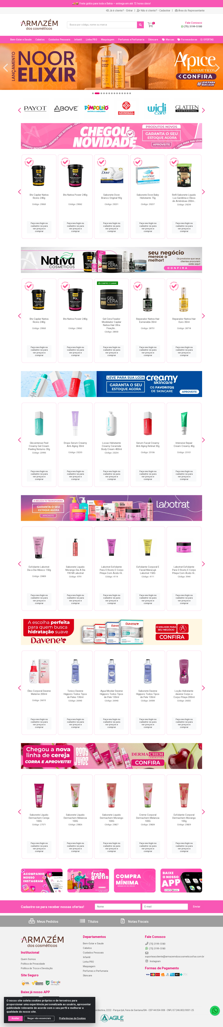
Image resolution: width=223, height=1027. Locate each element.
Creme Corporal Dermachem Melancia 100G (147, 818)
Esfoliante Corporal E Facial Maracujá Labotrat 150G (147, 570)
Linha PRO (88, 961)
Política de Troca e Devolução (37, 968)
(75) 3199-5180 (193, 26)
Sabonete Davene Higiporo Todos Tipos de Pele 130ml (147, 694)
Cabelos (87, 948)
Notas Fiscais (138, 922)
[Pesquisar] (140, 24)
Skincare (87, 975)
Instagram (155, 961)
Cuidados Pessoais (93, 952)
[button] (93, 93)
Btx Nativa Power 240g (75, 194)
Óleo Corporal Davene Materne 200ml (39, 692)
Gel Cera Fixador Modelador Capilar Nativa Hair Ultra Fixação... (111, 323)
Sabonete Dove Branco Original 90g (111, 196)
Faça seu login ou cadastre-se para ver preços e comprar (39, 227)
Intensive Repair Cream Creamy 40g (184, 444)
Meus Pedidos (47, 922)
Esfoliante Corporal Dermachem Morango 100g (184, 818)
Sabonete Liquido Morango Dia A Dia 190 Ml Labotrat (75, 570)
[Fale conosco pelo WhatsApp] (215, 1011)
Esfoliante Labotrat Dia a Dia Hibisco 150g (39, 568)
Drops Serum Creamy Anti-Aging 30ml (75, 444)
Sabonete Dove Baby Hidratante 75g (148, 196)
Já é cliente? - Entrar (121, 10)
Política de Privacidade (33, 963)
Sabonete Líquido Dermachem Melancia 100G (75, 818)
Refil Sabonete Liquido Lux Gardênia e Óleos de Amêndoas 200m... (184, 198)
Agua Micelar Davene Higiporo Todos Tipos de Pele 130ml (111, 694)
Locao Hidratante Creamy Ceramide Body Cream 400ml (111, 446)
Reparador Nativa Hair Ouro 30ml (184, 320)
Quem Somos (28, 959)
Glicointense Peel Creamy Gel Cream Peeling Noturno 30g (39, 446)
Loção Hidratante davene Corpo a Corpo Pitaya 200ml (184, 694)
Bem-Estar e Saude (93, 943)
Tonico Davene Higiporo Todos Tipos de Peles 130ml (75, 694)
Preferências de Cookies (72, 1018)
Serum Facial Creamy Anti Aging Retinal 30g (147, 444)
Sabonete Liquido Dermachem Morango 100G (111, 818)
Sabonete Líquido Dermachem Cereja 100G (39, 818)
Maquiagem (89, 966)
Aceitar (15, 1018)
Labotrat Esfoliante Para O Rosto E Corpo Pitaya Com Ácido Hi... (111, 570)
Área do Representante (191, 10)
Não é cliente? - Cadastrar (155, 10)
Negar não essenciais (39, 1018)
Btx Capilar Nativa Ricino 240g (39, 196)
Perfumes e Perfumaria (95, 970)
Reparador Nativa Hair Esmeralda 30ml (147, 320)
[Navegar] (5, 68)
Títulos (92, 922)
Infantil (86, 957)
